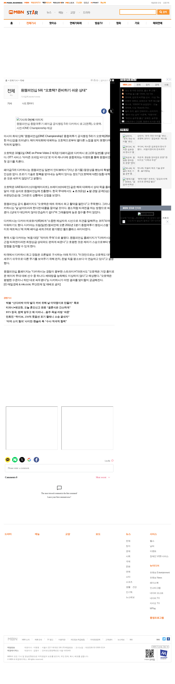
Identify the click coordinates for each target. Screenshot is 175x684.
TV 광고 (50, 640)
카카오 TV (155, 603)
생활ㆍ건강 (131, 587)
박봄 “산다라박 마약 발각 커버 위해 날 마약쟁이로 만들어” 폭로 (42, 303)
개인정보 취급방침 (78, 640)
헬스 (152, 541)
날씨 (152, 546)
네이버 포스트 (156, 593)
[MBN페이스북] (168, 638)
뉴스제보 (130, 597)
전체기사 (14, 80)
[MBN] (13, 639)
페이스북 (154, 583)
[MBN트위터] (164, 638)
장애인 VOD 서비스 (159, 556)
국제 (128, 561)
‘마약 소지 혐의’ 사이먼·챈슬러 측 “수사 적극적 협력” (36, 321)
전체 (128, 541)
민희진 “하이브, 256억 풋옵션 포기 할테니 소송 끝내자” (38, 316)
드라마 (8, 534)
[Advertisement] (89, 51)
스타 (128, 577)
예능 (37, 534)
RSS (131, 640)
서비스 (153, 534)
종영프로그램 (157, 617)
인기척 (129, 592)
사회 (128, 556)
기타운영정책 (95, 640)
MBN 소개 (25, 640)
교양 (67, 534)
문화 (128, 566)
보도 (98, 534)
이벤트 (153, 551)
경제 (128, 551)
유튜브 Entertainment (160, 572)
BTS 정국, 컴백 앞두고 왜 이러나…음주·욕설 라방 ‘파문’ (38, 312)
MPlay (153, 608)
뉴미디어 (154, 565)
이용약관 (61, 640)
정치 (128, 546)
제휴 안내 (38, 640)
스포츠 (129, 582)
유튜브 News (156, 577)
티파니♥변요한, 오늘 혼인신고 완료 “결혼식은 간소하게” (38, 307)
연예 (128, 571)
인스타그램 (155, 588)
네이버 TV (155, 598)
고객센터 (108, 640)
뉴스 (128, 534)
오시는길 (79, 647)
